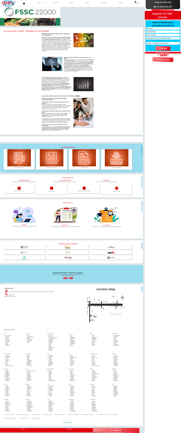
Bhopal (50, 371)
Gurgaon (49, 333)
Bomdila (7, 359)
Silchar (50, 358)
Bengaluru (8, 370)
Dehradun (72, 401)
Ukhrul (93, 375)
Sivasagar (51, 363)
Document (87, 2)
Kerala (28, 380)
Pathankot (72, 392)
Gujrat (71, 335)
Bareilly (7, 344)
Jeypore (50, 394)
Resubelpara (116, 376)
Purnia (93, 340)
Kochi (28, 371)
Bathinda (72, 389)
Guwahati (51, 355)
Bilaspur (28, 356)
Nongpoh (115, 372)
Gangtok (115, 385)
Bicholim (72, 360)
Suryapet (29, 409)
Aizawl (7, 385)
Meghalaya (116, 380)
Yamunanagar (51, 347)
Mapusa (72, 358)
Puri (49, 391)
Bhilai (28, 358)
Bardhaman (94, 405)
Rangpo (115, 389)
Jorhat (50, 357)
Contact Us (120, 2)
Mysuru (7, 371)
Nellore (115, 338)
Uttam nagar (29, 339)
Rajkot (71, 339)
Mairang (115, 375)
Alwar (93, 391)
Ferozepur (72, 394)
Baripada (50, 393)
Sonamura (51, 409)
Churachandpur (95, 373)
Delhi (26, 333)
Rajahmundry (116, 341)
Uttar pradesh (8, 335)
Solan (93, 358)
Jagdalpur (29, 361)
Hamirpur (94, 363)
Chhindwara (51, 379)
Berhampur (51, 388)
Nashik (71, 373)
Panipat (50, 342)
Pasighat (7, 360)
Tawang (7, 357)
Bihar (93, 345)
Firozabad (7, 337)
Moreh (93, 379)
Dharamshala (94, 357)
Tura (115, 371)
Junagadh (72, 342)
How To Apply (103, 2)
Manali (93, 356)
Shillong (115, 370)
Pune (71, 371)
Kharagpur (94, 407)
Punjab (71, 395)
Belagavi (7, 374)
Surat (71, 336)
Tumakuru (7, 377)
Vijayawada (116, 336)
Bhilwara (93, 392)
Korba (28, 359)
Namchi (115, 386)
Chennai (7, 401)
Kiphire (28, 394)
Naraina (28, 341)
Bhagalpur (94, 338)
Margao (72, 356)
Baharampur (94, 410)
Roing (7, 361)
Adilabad (29, 408)
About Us (39, 2)
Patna (93, 335)
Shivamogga (8, 378)
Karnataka (8, 380)
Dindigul (7, 410)
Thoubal (93, 371)
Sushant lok (51, 340)
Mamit (7, 390)
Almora (71, 409)
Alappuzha (29, 376)
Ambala (50, 343)
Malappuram (29, 379)
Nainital (71, 406)
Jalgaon (72, 379)
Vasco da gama (73, 357)
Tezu (6, 363)
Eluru (115, 343)
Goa (71, 365)
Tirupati (115, 339)
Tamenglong (94, 376)
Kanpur (7, 342)
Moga (71, 393)
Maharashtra (73, 380)
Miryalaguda (29, 410)
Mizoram (7, 395)
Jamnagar (72, 341)
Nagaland (29, 395)
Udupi (7, 379)
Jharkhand (116, 365)
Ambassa (51, 405)
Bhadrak (50, 392)
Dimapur (28, 386)
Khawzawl (7, 393)
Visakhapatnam (117, 335)
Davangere (8, 375)
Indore (50, 370)
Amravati (72, 377)
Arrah (93, 343)
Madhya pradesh (52, 380)
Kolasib (7, 389)
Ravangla (115, 391)
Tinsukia (50, 361)
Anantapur (116, 344)
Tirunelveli (8, 406)
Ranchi (115, 355)
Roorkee (72, 403)
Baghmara (116, 379)
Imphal (93, 370)
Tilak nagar (29, 340)
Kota (93, 388)
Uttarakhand (73, 411)
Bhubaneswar (51, 385)
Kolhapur (72, 378)
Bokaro (115, 358)
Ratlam (50, 377)
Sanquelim (72, 362)
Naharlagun (8, 356)
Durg (28, 357)
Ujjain (50, 374)
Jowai (115, 373)
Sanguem (72, 364)
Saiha (7, 392)
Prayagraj (7, 341)
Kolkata (93, 401)
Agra (6, 343)
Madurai (7, 403)
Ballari (7, 376)
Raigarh (28, 362)
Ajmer (93, 390)
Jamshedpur (116, 356)
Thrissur (28, 374)
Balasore (50, 390)
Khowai (50, 407)
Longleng (29, 393)
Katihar (93, 342)
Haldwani (72, 405)
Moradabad (8, 345)
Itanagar (7, 355)
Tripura (50, 411)
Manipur (93, 380)
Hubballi (7, 372)
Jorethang (116, 392)
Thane (71, 374)
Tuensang (29, 388)
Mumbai (72, 370)
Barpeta (50, 364)
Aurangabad (72, 375)
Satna (50, 376)
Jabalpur (50, 372)
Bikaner (93, 389)
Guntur (115, 337)
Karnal (50, 346)
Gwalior (50, 373)
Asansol (93, 402)
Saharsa (93, 344)
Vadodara (72, 338)
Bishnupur (94, 372)
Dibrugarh (51, 356)
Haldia (93, 409)
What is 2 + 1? (163, 41)
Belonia (50, 406)
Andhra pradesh (117, 345)
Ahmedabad (72, 337)
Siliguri (93, 403)
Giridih (115, 361)
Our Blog (71, 2)
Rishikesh (72, 404)
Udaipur (93, 387)
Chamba (93, 361)
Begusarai (94, 341)
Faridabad (51, 341)
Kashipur (72, 407)
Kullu (93, 360)
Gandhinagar (73, 343)
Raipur (28, 355)
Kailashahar (51, 404)
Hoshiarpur (72, 391)
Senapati (94, 374)
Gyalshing (116, 387)
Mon (28, 389)
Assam (50, 365)
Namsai (7, 364)
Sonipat (50, 348)
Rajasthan (94, 395)
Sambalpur (51, 389)
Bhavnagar (72, 340)
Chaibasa (116, 364)
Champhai (8, 387)
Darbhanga (94, 339)
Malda (93, 406)
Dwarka (28, 338)
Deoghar (115, 360)
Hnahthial (7, 394)
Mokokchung (29, 387)
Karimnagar (29, 404)
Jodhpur (93, 386)
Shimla (93, 355)
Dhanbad (115, 357)
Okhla (28, 335)
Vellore (7, 408)
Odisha (50, 395)
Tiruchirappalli (8, 404)
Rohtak (50, 345)
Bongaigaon (51, 362)
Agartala (50, 401)
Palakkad (29, 375)
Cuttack (50, 386)
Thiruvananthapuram (31, 370)
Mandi (93, 359)
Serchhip (7, 388)
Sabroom (50, 408)
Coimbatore (8, 402)
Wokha (28, 392)
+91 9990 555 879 (164, 7)
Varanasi (7, 339)
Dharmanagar (51, 403)
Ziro (6, 358)
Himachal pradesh (95, 365)
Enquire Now (163, 59)
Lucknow (7, 336)
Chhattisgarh (29, 365)
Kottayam (29, 378)
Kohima (28, 385)
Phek (28, 391)
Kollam (28, 373)
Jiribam (93, 378)
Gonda (7, 338)
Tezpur (50, 360)
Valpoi (71, 363)
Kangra (93, 364)
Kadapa (115, 342)
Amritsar (72, 386)
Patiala (71, 388)
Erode (7, 407)
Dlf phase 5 (51, 339)
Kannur (28, 377)
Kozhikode (29, 372)
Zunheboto (29, 390)
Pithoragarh (72, 410)
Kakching (94, 377)
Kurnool (115, 340)
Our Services (55, 2)
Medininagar (116, 363)
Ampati (115, 378)
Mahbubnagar (30, 407)
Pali (93, 394)
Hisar (50, 344)
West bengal (94, 411)
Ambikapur (29, 363)
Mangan (115, 388)
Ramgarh (115, 362)
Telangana (29, 411)
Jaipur (93, 385)
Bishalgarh (51, 410)
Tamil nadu (8, 411)
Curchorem (72, 361)
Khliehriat (116, 377)
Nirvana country (52, 338)
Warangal (29, 402)
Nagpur (71, 372)
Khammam (29, 405)
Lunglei (7, 386)
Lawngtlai (7, 391)
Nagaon (50, 359)
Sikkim (115, 395)
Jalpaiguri (94, 408)
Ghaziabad (8, 340)
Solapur (72, 376)
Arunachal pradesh (9, 365)
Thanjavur (7, 409)
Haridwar (72, 402)
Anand (71, 344)
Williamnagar (116, 374)
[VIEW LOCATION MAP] (106, 310)
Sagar (50, 375)
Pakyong (115, 390)
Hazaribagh (116, 359)
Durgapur (94, 404)
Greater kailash (30, 336)
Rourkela (50, 387)
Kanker (28, 364)
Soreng (115, 394)
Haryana (50, 350)
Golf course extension (53, 337)
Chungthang (116, 393)
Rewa (50, 378)
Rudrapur (72, 408)
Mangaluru (8, 373)
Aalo (6, 362)
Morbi (71, 345)
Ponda (71, 359)
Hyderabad (29, 401)
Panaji (71, 355)
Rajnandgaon (29, 360)
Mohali (71, 390)
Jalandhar (72, 387)
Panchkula (51, 349)
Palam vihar (51, 336)
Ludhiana (72, 385)
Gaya (93, 336)
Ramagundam (30, 406)
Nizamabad (29, 403)
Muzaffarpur (94, 337)
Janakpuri (29, 337)
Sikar (93, 393)
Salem (7, 405)
